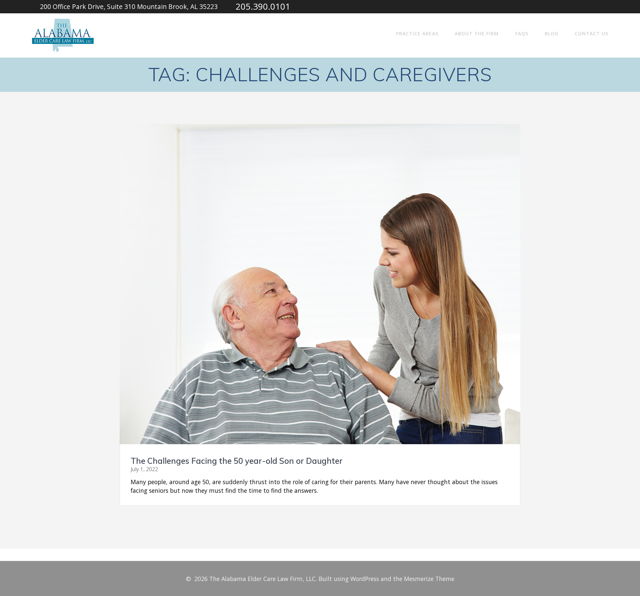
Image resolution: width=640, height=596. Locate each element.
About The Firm (477, 33)
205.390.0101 (263, 6)
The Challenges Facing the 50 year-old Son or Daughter (237, 461)
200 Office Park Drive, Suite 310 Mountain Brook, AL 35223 (129, 6)
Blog (551, 33)
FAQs (521, 33)
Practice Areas (417, 33)
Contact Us (591, 33)
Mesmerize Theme (429, 579)
